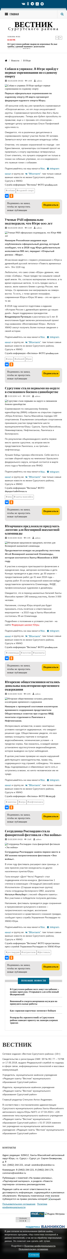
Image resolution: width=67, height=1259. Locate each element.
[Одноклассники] (11, 196)
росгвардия (13, 952)
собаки (11, 190)
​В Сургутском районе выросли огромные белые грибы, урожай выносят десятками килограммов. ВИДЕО (32, 46)
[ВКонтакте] (7, 196)
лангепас (12, 802)
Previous (57, 37)
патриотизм (29, 952)
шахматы (40, 653)
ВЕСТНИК (33, 25)
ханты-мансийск (24, 497)
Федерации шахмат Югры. (26, 624)
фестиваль (44, 952)
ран (30, 359)
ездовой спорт (26, 190)
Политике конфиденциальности (39, 1246)
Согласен (34, 1255)
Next (60, 37)
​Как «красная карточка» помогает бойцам (33, 1010)
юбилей (20, 359)
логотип (27, 653)
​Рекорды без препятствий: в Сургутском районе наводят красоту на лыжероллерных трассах (34, 1020)
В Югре (11, 40)
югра (10, 359)
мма (9, 497)
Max (42, 168)
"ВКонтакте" (34, 173)
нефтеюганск (36, 802)
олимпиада (13, 653)
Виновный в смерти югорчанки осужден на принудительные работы (33, 1002)
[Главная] (6, 61)
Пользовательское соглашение (18, 1204)
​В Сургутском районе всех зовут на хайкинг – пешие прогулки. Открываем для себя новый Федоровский (34, 992)
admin (39, 81)
